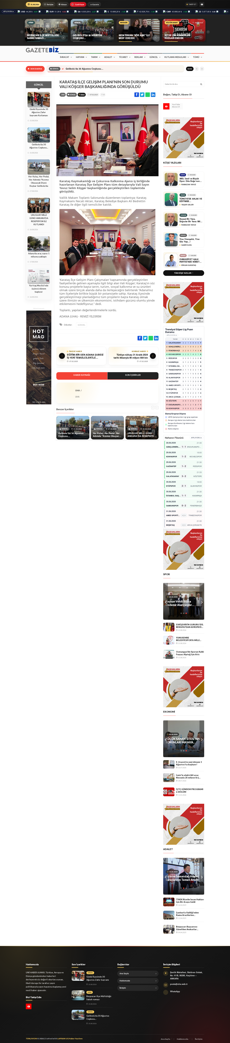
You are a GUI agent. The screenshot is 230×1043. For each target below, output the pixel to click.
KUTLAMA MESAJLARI (175, 57)
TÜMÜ (196, 57)
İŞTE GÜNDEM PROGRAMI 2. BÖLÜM (189, 790)
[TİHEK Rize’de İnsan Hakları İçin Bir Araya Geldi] (168, 902)
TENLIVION (31, 1038)
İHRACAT (64, 57)
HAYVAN (80, 57)
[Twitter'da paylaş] (142, 94)
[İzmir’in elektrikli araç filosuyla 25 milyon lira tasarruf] (168, 777)
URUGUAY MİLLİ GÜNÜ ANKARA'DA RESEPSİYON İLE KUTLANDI (38, 220)
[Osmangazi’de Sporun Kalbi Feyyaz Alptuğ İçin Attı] (168, 654)
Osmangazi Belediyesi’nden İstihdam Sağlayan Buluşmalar (184, 740)
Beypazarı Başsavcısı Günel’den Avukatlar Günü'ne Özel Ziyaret (187, 928)
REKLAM (138, 57)
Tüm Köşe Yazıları (182, 273)
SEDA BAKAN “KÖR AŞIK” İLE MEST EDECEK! (90, 68)
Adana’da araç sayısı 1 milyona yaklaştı (38, 255)
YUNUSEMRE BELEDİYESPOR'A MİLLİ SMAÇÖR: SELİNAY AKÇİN (189, 639)
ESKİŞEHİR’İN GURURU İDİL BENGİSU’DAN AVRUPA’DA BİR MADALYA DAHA (189, 625)
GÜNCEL (153, 57)
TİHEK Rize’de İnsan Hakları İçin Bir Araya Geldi (190, 900)
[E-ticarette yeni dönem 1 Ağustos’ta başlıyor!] (168, 764)
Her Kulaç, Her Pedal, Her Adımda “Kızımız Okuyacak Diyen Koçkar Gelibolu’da (38, 181)
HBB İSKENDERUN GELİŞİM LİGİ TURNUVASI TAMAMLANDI (183, 603)
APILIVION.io (8, 11)
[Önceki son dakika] (196, 69)
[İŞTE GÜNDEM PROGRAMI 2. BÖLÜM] (168, 791)
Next (201, 601)
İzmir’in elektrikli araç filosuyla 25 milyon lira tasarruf (187, 776)
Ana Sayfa (124, 973)
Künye (64, 4)
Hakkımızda (125, 980)
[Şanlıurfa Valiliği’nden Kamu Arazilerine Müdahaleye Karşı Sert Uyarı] (168, 915)
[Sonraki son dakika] (202, 69)
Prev (165, 601)
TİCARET (123, 57)
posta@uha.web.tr (179, 983)
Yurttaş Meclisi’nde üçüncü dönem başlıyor (38, 288)
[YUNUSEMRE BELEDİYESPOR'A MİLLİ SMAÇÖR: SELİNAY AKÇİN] (168, 640)
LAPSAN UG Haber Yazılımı (70, 1038)
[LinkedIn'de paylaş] (153, 94)
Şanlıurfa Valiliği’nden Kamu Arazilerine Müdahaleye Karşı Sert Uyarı (187, 913)
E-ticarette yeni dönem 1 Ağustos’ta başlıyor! (189, 763)
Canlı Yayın (79, 4)
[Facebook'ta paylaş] (136, 94)
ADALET (108, 57)
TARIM (94, 57)
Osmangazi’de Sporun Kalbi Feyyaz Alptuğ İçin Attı (190, 653)
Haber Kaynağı (81, 375)
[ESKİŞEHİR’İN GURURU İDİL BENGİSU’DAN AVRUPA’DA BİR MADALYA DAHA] (168, 627)
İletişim (50, 4)
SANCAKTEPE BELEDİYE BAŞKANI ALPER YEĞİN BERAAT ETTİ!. (181, 878)
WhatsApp (175, 991)
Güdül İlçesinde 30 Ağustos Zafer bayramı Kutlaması (39, 112)
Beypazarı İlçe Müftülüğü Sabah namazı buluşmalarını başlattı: (98, 999)
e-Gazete (94, 4)
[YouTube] (201, 4)
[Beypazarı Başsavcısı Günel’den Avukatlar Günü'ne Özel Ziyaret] (168, 929)
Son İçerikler (133, 375)
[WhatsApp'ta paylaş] (147, 94)
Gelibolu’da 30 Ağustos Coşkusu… (38, 146)
